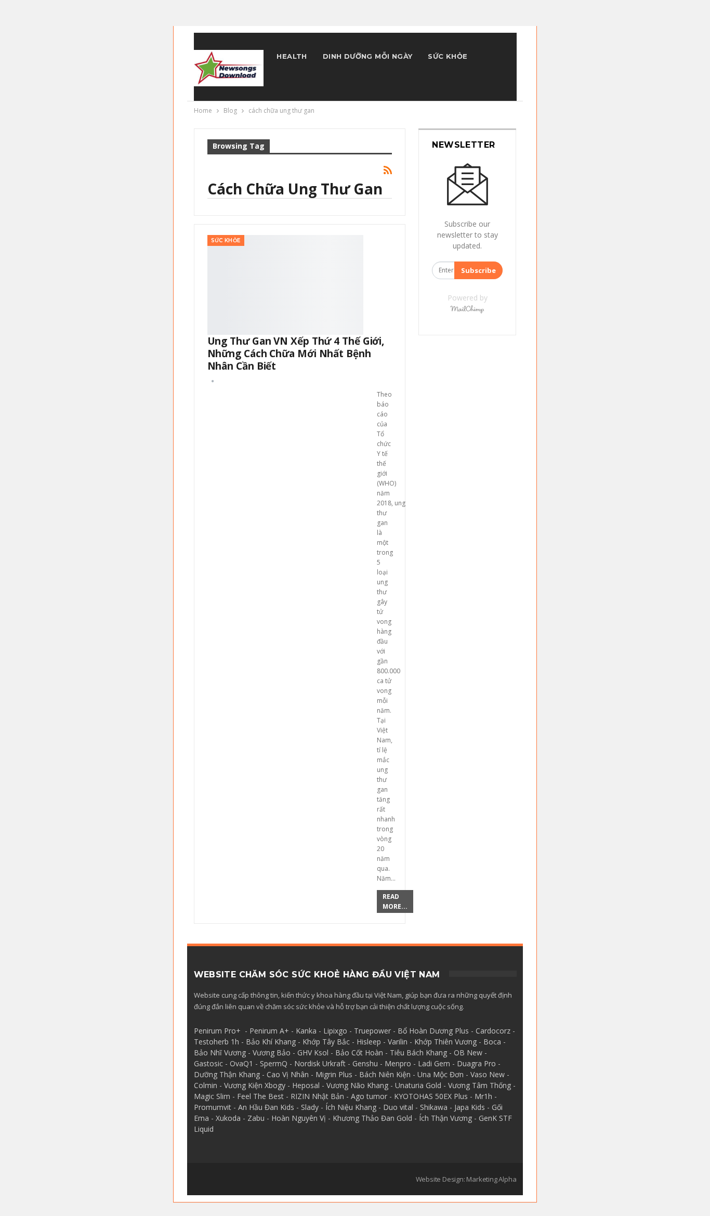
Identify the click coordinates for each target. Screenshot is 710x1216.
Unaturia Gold (418, 1085)
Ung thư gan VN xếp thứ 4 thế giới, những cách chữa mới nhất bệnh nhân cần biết (296, 353)
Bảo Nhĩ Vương (220, 1052)
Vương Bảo (272, 1052)
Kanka (306, 1031)
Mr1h (483, 1096)
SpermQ (273, 1063)
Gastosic (208, 1063)
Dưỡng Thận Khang (227, 1074)
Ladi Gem (434, 1063)
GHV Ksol (312, 1052)
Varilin (397, 1042)
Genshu (365, 1063)
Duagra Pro (476, 1063)
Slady (310, 1107)
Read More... (395, 901)
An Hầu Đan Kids (266, 1107)
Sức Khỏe (447, 56)
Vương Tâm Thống (479, 1085)
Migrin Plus (333, 1074)
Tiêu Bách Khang (418, 1052)
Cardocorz (493, 1031)
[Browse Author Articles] (212, 381)
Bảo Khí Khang (271, 1042)
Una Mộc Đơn (440, 1074)
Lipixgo (335, 1031)
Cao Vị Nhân (288, 1074)
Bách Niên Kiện (385, 1074)
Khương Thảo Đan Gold (372, 1118)
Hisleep (369, 1042)
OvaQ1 (241, 1063)
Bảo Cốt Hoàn (359, 1052)
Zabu (256, 1118)
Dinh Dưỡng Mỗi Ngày (368, 56)
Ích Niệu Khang (350, 1107)
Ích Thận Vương (445, 1118)
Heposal (306, 1085)
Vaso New (487, 1074)
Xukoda (228, 1118)
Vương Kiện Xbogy (254, 1085)
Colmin (205, 1085)
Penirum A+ (269, 1031)
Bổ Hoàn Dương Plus (433, 1031)
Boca (492, 1042)
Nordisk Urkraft (320, 1063)
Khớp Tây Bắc (326, 1042)
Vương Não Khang (357, 1085)
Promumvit (212, 1107)
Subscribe (478, 270)
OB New (468, 1052)
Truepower (372, 1031)
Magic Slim (212, 1096)
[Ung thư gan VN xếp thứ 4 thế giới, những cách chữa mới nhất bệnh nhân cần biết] (285, 285)
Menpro (398, 1063)
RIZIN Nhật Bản (317, 1096)
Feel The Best (260, 1096)
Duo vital (398, 1107)
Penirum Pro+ (217, 1031)
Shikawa (434, 1107)
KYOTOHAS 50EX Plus (431, 1096)
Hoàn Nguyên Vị (298, 1118)
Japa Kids (469, 1107)
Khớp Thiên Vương (445, 1042)
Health (292, 56)
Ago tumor (369, 1096)
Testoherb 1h (216, 1042)
